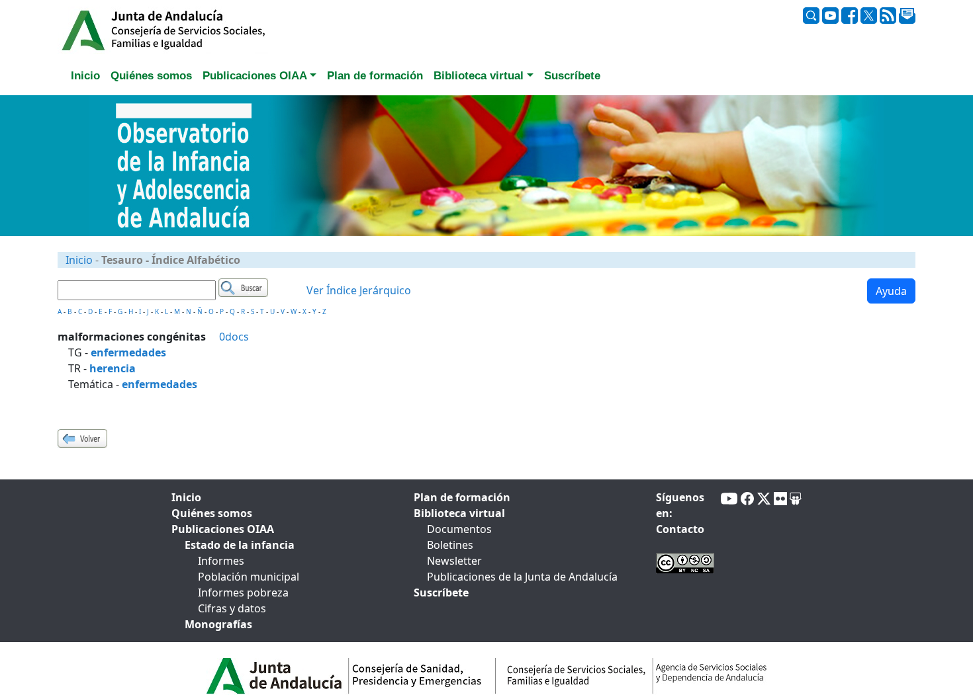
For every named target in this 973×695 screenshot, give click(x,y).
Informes (221, 560)
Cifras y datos (232, 608)
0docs (234, 336)
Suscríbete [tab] (572, 75)
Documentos (459, 529)
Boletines (450, 545)
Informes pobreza (243, 592)
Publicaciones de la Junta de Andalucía (522, 576)
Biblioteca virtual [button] (479, 75)
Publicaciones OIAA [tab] (222, 529)
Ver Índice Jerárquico (358, 290)
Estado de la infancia (240, 545)
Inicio (79, 260)
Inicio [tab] (85, 75)
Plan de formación (462, 497)
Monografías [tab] (218, 624)
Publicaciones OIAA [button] (255, 75)
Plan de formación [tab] (375, 75)
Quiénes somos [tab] (151, 75)
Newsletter (454, 560)
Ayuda (891, 291)
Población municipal (248, 576)
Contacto (680, 529)
